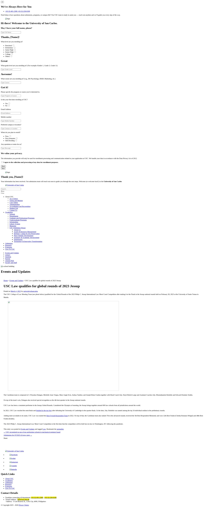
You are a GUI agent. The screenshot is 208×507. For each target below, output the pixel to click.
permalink (60, 429)
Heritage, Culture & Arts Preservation (27, 234)
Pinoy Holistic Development (23, 236)
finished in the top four (44, 410)
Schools (12, 214)
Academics (9, 212)
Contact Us (13, 210)
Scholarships (14, 222)
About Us (17, 230)
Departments (14, 216)
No (6, 106)
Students (8, 257)
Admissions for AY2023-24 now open (18, 435)
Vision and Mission (16, 201)
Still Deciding (10, 141)
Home (6, 280)
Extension (8, 247)
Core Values (14, 202)
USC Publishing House (18, 228)
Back (3, 166)
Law (44, 429)
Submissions (18, 239)
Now (7, 136)
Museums (13, 226)
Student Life (14, 208)
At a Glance (14, 199)
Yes (6, 103)
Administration (15, 204)
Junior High (9, 50)
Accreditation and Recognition (20, 206)
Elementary (9, 48)
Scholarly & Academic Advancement (26, 237)
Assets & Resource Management (25, 232)
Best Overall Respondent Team (57, 416)
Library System (15, 224)
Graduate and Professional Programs (22, 218)
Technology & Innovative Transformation (28, 241)
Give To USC (10, 249)
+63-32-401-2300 (11, 11)
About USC (9, 479)
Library (7, 255)
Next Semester (10, 138)
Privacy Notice (24, 505)
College (8, 54)
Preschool (8, 45)
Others (7, 56)
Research (8, 245)
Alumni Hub (9, 261)
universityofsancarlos (30, 291)
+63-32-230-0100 (24, 11)
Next (3, 168)
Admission (9, 243)
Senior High (9, 52)
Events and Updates (12, 253)
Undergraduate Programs (18, 220)
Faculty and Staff (11, 263)
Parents (7, 259)
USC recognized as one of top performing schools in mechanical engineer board (32, 432)
